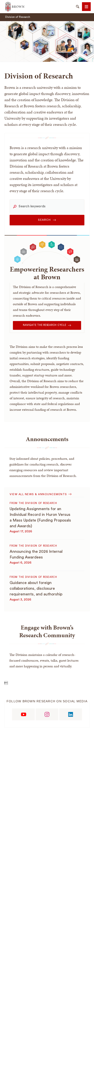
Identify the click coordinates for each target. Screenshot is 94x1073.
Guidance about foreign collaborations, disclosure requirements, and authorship (36, 588)
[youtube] (23, 714)
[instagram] (47, 714)
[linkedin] (70, 714)
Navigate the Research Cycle (44, 325)
